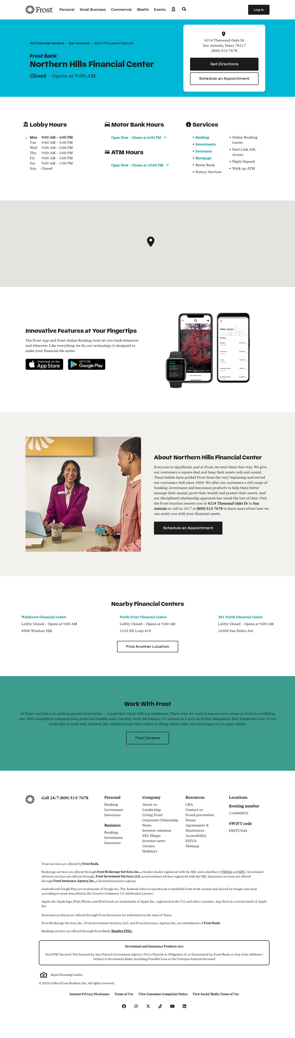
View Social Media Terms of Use (215, 994)
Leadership (151, 810)
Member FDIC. (121, 931)
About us (149, 804)
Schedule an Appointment (224, 78)
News (146, 825)
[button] (151, 242)
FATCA (191, 841)
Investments (205, 144)
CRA (189, 804)
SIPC (242, 872)
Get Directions (224, 64)
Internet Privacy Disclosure (89, 994)
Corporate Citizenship (160, 820)
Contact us (194, 810)
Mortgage (203, 158)
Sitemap (192, 846)
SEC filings (151, 836)
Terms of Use (125, 994)
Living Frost (152, 815)
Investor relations (156, 830)
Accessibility (196, 836)
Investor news (153, 841)
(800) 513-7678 (74, 798)
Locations (238, 797)
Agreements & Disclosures (205, 828)
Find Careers (147, 738)
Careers (148, 846)
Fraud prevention (200, 815)
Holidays (149, 851)
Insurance (203, 151)
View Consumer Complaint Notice (162, 994)
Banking (202, 137)
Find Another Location (147, 647)
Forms (191, 820)
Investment (120, 810)
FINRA (227, 872)
